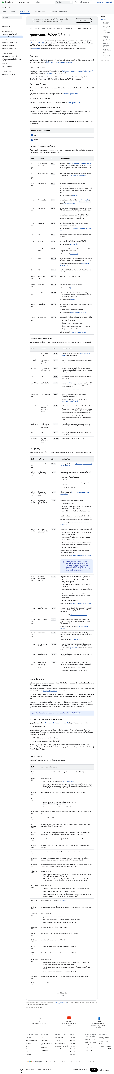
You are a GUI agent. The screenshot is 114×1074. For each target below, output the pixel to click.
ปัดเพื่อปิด (74, 195)
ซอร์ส (27, 1046)
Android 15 (73, 1043)
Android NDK (88, 1051)
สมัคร (94, 1070)
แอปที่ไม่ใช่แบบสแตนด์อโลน (73, 383)
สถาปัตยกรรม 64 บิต (68, 781)
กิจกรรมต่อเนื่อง (85, 200)
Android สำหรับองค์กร (32, 1040)
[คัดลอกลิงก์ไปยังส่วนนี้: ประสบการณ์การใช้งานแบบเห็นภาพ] (57, 146)
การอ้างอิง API (88, 1045)
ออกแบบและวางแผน (24, 2)
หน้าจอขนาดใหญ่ (59, 1037)
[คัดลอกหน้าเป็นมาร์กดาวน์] (70, 35)
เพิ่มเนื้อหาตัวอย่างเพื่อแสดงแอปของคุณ (80, 555)
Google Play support (105, 1046)
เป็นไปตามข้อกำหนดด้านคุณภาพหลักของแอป (59, 62)
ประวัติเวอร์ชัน (36, 49)
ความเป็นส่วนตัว (45, 1050)
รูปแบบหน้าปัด (62, 901)
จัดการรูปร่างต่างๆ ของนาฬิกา (78, 332)
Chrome (56, 1062)
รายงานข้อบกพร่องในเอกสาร (104, 1042)
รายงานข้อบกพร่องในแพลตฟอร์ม (104, 1038)
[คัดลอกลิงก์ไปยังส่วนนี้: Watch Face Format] (48, 84)
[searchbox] (12, 17)
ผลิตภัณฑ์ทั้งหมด (92, 1062)
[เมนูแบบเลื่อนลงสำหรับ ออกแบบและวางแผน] (31, 2)
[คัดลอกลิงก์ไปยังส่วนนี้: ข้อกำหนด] (40, 56)
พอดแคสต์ (29, 1054)
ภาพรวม (4, 11)
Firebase (64, 1062)
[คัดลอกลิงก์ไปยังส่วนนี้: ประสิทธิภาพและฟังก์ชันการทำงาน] (56, 339)
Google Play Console (50, 691)
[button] (11, 34)
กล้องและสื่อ (44, 1047)
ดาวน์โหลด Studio (89, 1048)
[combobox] (64, 2)
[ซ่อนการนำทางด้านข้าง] (21, 1071)
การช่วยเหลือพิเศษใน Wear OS (78, 175)
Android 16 (73, 1040)
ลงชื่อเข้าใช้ (109, 2)
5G (42, 1053)
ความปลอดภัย (29, 1043)
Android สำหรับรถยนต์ (61, 1046)
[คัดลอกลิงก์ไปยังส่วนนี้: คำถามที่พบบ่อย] (45, 679)
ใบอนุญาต (38, 1069)
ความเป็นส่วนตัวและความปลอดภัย (58, 11)
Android (28, 1037)
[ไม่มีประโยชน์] (92, 28)
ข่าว (27, 1049)
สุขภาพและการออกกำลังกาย (47, 1043)
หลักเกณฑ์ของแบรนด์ (49, 1069)
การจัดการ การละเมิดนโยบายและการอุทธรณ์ (55, 723)
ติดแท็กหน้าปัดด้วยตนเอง (76, 639)
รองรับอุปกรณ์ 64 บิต (74, 103)
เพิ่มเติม (38, 2)
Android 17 (73, 1037)
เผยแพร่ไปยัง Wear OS (74, 713)
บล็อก (27, 1052)
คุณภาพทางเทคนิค (40, 11)
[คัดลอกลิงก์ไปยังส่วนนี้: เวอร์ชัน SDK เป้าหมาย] (47, 68)
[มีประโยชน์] (90, 28)
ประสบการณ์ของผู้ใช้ (25, 11)
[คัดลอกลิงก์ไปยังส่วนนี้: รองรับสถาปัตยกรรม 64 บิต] (51, 99)
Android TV (58, 1049)
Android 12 (73, 1052)
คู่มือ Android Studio (90, 1039)
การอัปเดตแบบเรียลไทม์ (69, 203)
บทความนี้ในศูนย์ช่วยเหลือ (70, 94)
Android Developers (35, 28)
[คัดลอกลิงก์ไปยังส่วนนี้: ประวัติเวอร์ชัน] (44, 757)
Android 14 (73, 1046)
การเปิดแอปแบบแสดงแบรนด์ (78, 312)
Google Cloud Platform (77, 1062)
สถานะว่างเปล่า (74, 254)
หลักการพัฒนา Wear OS (37, 43)
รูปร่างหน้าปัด (73, 648)
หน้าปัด (36, 140)
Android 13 (73, 1049)
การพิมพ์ (72, 299)
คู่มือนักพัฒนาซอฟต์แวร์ (91, 1042)
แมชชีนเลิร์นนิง (44, 1040)
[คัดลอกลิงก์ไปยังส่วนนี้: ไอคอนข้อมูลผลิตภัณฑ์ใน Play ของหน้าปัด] (62, 108)
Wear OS (57, 1040)
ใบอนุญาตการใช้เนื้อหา (61, 1003)
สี (70, 288)
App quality (7, 7)
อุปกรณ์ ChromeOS (60, 1043)
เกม (42, 1037)
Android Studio (98, 2)
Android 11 (73, 1054)
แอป (35, 135)
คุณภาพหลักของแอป (77, 390)
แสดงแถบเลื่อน (74, 244)
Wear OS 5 (50, 73)
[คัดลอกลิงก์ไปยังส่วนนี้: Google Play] (42, 449)
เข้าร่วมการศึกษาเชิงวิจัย (105, 1049)
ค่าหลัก (13, 11)
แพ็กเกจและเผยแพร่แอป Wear (78, 615)
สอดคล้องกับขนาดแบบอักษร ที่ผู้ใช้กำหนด (80, 163)
